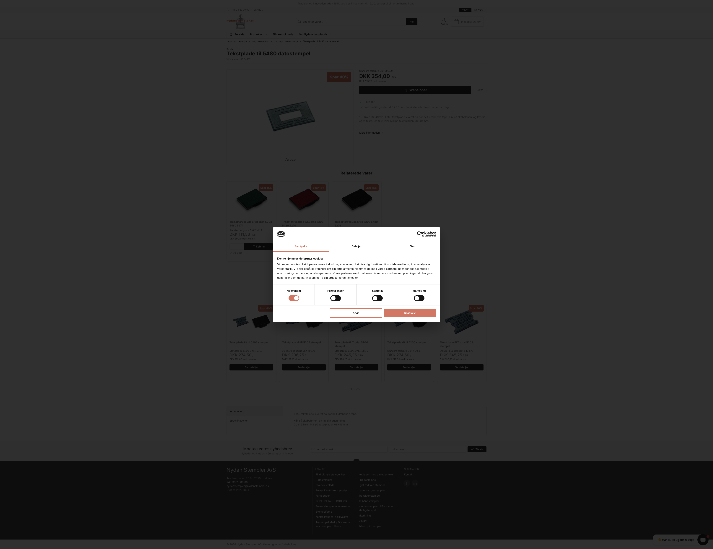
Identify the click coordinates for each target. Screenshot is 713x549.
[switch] (335, 298)
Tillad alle (409, 313)
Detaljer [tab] (356, 246)
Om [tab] (412, 246)
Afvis (356, 313)
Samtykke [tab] (300, 246)
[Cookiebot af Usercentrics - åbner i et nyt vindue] (419, 234)
